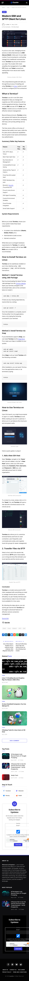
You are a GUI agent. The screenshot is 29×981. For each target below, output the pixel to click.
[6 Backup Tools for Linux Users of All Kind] (14, 718)
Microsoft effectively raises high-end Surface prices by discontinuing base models (21, 647)
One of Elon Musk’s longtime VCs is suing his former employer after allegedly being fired (7, 647)
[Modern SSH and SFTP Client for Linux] (14, 38)
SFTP (20, 628)
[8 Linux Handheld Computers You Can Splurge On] (14, 692)
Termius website (21, 283)
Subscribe (18, 844)
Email (18, 825)
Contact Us (13, 969)
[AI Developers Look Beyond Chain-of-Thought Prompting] (6, 756)
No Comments (6, 27)
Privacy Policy (6, 972)
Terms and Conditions (20, 972)
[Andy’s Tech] (6, 777)
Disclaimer (21, 969)
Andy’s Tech (14, 775)
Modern (15, 628)
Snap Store (21, 339)
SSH (24, 628)
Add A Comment (14, 740)
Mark (8, 24)
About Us (5, 969)
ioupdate (11, 976)
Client (4, 628)
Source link (5, 618)
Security (11, 185)
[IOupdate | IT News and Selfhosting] (14, 2)
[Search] (26, 2)
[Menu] (3, 2)
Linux (4, 12)
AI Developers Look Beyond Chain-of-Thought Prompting (18, 755)
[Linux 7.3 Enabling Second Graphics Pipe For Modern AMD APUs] (14, 666)
